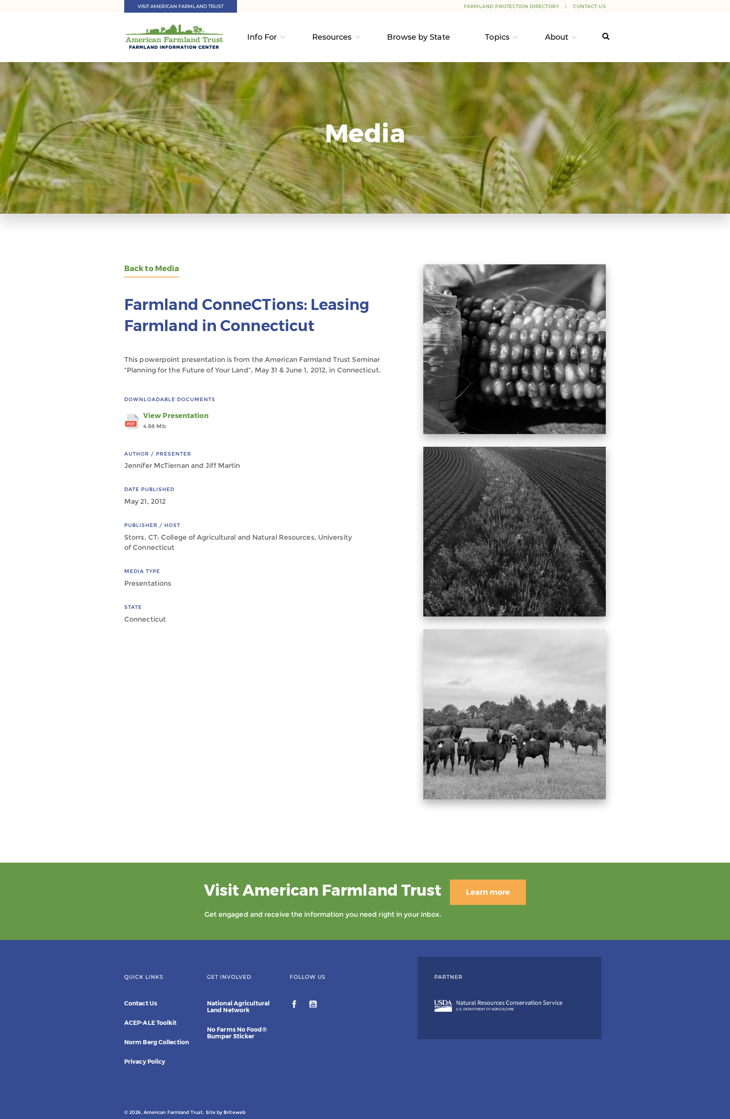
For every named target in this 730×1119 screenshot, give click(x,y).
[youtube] (313, 1005)
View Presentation (176, 420)
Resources (332, 37)
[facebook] (295, 1005)
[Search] (598, 37)
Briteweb (234, 1112)
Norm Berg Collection (156, 1042)
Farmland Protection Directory (511, 6)
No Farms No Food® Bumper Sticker (237, 1033)
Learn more (488, 892)
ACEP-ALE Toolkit (150, 1023)
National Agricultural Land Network (238, 1006)
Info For (262, 37)
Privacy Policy (144, 1061)
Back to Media (151, 268)
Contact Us (589, 6)
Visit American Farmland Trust (181, 6)
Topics (497, 37)
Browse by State (418, 37)
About (557, 37)
